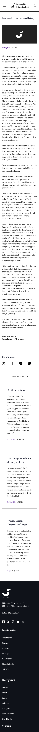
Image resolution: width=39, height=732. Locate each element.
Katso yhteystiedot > (10, 613)
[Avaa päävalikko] (5, 6)
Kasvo (4, 698)
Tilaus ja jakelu (8, 664)
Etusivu (5, 643)
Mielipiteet (6, 708)
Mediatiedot (7, 659)
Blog (9, 571)
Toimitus (5, 648)
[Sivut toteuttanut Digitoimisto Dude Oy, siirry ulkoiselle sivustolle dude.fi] (6, 726)
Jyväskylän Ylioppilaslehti (22, 5)
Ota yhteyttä (7, 638)
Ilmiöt (4, 692)
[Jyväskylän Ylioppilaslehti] (6, 597)
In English (6, 48)
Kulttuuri (5, 703)
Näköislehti (6, 669)
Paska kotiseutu (8, 713)
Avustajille (6, 653)
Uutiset (5, 687)
